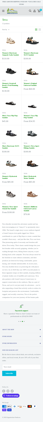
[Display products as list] (40, 30)
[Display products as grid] (36, 30)
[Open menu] (3, 11)
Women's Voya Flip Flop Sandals (31, 116)
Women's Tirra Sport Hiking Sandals (31, 147)
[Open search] (30, 11)
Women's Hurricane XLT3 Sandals (31, 54)
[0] (39, 11)
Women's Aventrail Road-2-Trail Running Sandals (10, 85)
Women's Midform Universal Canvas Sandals (30, 208)
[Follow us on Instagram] (7, 391)
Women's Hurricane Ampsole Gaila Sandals (10, 54)
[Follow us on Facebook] (3, 391)
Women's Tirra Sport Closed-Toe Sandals (10, 208)
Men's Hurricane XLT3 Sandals (10, 147)
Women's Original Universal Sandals (30, 84)
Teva (4, 50)
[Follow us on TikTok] (12, 391)
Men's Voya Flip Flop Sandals (10, 116)
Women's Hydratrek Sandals (9, 177)
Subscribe (9, 373)
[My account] (34, 11)
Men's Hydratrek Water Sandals (30, 177)
